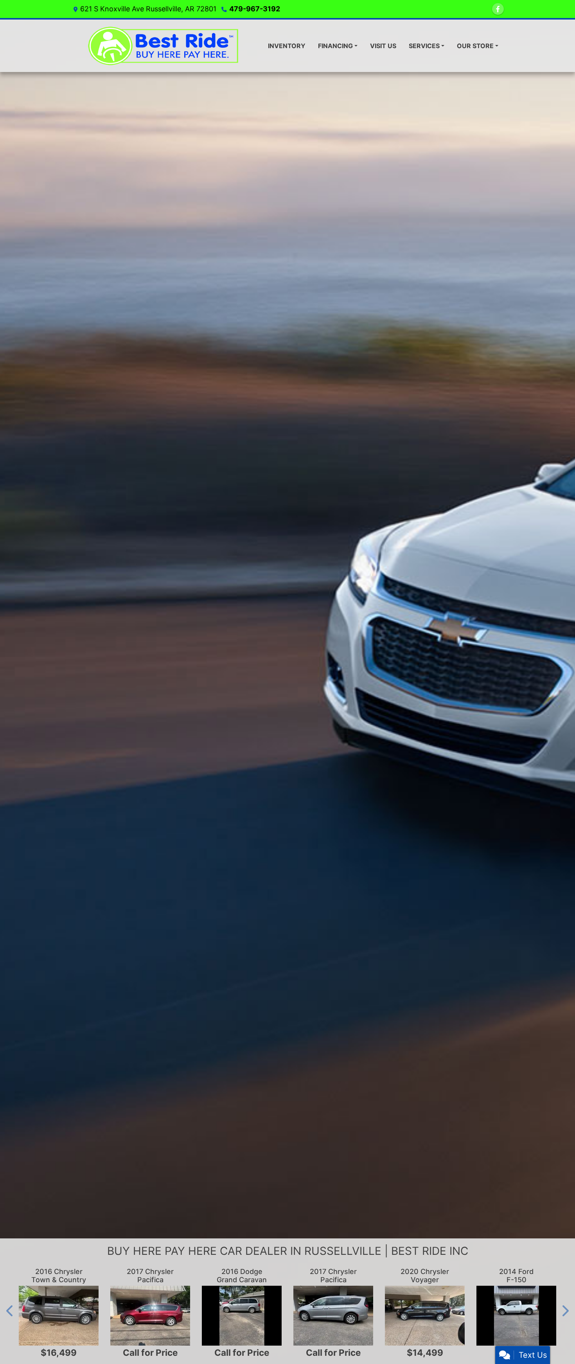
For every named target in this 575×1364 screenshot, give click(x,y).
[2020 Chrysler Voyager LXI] (425, 1316)
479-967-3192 (254, 9)
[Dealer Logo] (166, 46)
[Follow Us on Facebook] (498, 9)
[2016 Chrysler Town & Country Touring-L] (59, 1316)
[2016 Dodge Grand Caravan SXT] (242, 1316)
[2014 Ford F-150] (516, 1316)
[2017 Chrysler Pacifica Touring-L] (150, 1316)
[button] (10, 1311)
